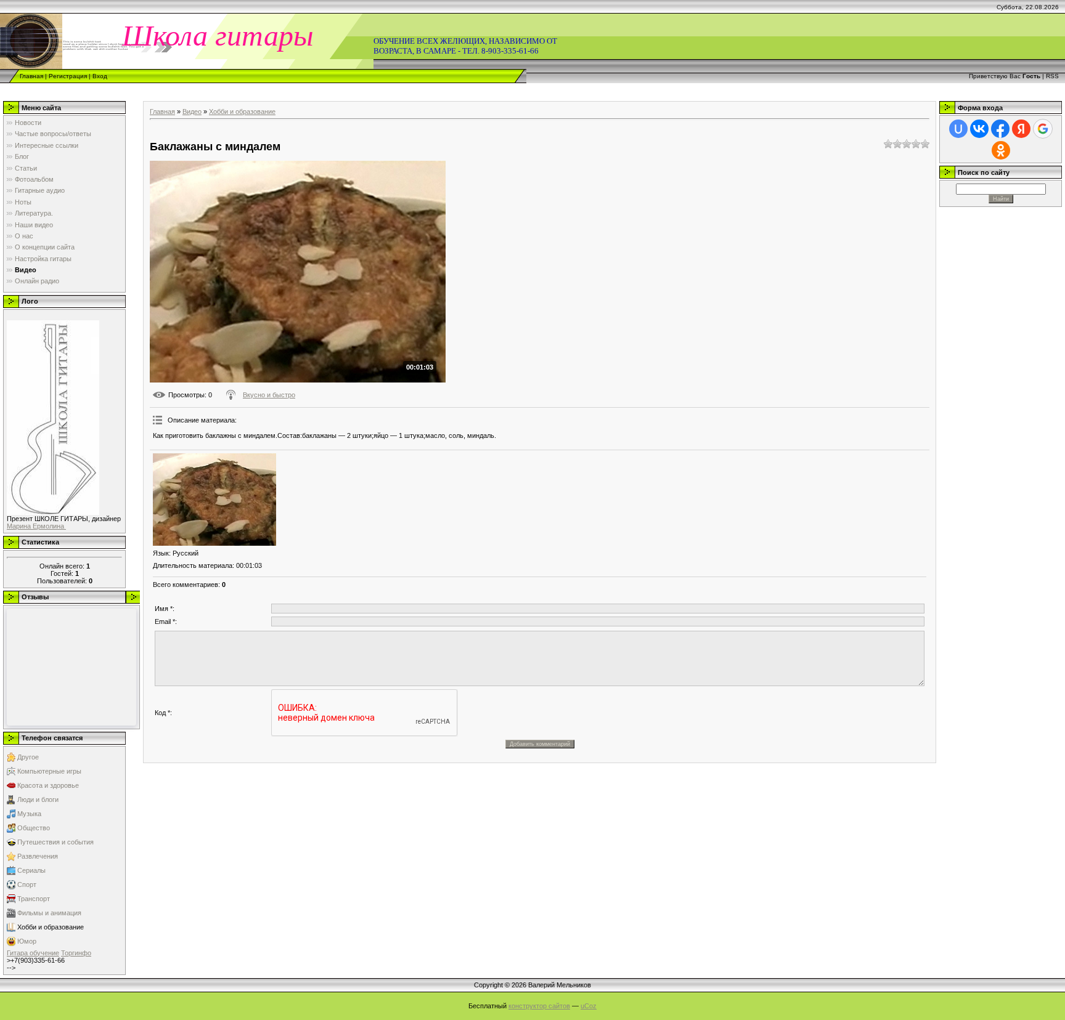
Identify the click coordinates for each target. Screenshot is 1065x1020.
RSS (1052, 76)
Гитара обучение (33, 953)
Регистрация (68, 76)
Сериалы (31, 870)
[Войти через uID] (958, 128)
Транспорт (33, 898)
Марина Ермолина (36, 526)
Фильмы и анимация (49, 913)
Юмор (26, 941)
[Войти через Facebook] (1000, 128)
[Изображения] (214, 499)
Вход (99, 76)
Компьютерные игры (49, 771)
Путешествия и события (55, 842)
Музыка (29, 813)
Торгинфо (76, 953)
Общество (33, 828)
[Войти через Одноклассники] (1001, 150)
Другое (28, 757)
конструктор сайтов (539, 1006)
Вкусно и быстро (269, 395)
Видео (192, 111)
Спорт (26, 884)
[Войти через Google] (1043, 129)
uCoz (589, 1006)
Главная (31, 76)
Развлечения (37, 856)
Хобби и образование (50, 927)
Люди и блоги (38, 799)
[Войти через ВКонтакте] (979, 128)
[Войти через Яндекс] (1021, 128)
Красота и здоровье (48, 785)
